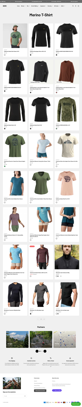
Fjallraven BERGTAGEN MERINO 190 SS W (64, 51)
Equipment (42, 5)
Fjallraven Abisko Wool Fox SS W (63, 198)
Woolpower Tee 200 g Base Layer (37, 310)
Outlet (62, 5)
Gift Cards (56, 5)
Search (35, 381)
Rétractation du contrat (40, 390)
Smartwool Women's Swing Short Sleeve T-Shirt (40, 161)
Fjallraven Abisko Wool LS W (10, 125)
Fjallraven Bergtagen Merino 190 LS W (38, 51)
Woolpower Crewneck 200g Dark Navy (12, 310)
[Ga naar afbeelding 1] (39, 351)
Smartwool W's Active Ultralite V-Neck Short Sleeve (41, 198)
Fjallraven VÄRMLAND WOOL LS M (63, 125)
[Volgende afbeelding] (45, 351)
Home (18, 5)
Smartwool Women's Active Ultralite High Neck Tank (67, 235)
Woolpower (57, 271)
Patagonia (5, 233)
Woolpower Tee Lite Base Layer (62, 310)
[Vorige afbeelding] (37, 351)
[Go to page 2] (44, 319)
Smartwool (6, 159)
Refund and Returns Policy (39, 387)
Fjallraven (5, 49)
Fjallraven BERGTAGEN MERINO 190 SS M (12, 87)
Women (22, 5)
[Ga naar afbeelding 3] (42, 351)
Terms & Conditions (38, 383)
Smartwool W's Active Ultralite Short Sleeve (13, 198)
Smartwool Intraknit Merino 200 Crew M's (38, 272)
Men (28, 5)
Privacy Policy (37, 385)
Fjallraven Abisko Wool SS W (36, 125)
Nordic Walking (34, 5)
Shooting (50, 5)
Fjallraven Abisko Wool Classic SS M (11, 51)
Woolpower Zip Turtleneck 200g (62, 272)
